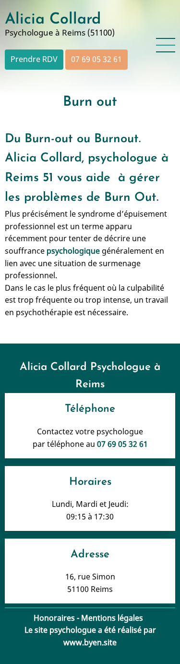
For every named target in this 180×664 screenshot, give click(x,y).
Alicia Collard (53, 19)
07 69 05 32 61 (96, 59)
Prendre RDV (34, 59)
